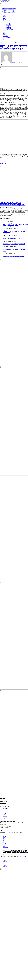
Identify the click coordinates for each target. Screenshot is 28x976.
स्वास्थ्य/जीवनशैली (6, 37)
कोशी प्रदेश (8, 21)
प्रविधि (4, 845)
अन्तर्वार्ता (4, 34)
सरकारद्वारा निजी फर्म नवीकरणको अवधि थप (13, 256)
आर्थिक (4, 33)
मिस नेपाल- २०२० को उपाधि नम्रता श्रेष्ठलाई (14, 244)
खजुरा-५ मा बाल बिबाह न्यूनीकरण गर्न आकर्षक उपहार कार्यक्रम (13, 47)
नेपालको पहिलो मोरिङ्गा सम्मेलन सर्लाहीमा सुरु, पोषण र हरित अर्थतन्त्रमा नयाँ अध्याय (15, 225)
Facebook (5, 859)
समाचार (4, 16)
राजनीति (4, 19)
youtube (5, 861)
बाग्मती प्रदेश (8, 24)
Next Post (3, 163)
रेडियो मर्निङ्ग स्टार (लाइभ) (9, 9)
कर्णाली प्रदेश (8, 28)
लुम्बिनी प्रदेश (8, 27)
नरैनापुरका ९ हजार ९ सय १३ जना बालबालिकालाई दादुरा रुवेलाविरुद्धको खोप (12, 204)
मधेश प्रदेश (8, 23)
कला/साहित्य (5, 36)
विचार (4, 32)
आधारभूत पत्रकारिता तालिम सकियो (11, 238)
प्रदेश (4, 20)
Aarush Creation (22, 856)
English (4, 39)
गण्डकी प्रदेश (8, 25)
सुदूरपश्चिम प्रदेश (9, 29)
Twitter (4, 860)
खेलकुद (4, 30)
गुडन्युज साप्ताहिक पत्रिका (8, 12)
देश (3, 38)
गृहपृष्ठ (4, 15)
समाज (4, 18)
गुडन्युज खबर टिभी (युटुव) (8, 10)
